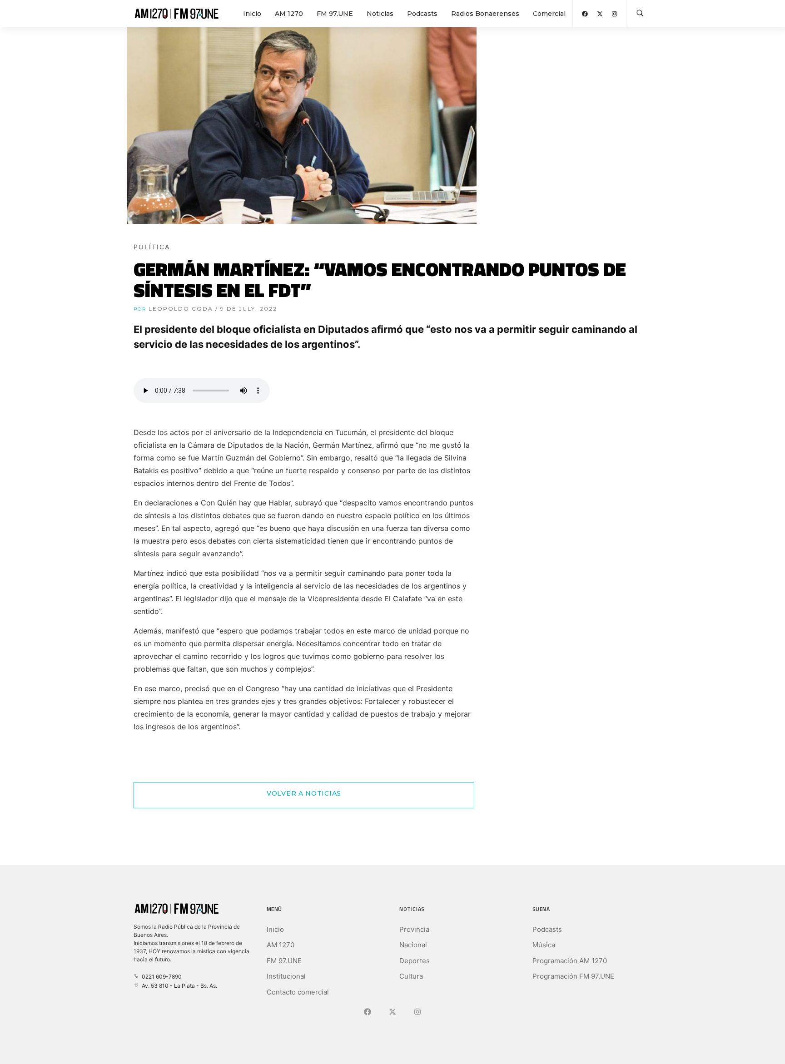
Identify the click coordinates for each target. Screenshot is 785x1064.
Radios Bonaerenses (485, 14)
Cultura (411, 976)
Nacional (413, 944)
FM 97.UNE (335, 14)
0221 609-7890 (160, 976)
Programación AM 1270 (569, 960)
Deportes (414, 960)
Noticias (380, 14)
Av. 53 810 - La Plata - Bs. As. (178, 985)
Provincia (414, 929)
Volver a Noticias (304, 793)
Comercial (549, 14)
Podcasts (422, 14)
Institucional (286, 976)
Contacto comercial (298, 992)
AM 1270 (289, 14)
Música (543, 944)
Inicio (252, 14)
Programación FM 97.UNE (573, 976)
